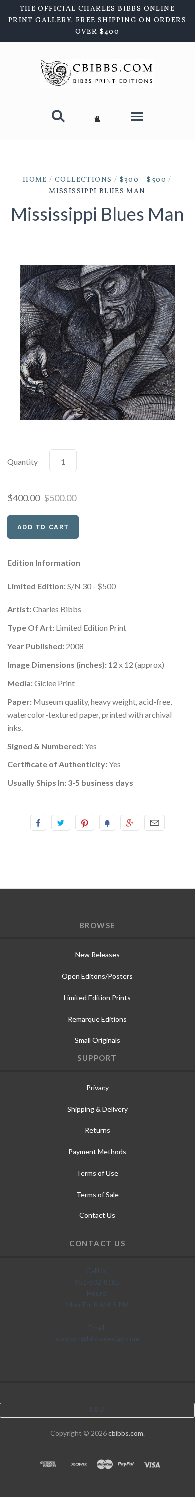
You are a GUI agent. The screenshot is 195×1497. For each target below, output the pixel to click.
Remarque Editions (97, 1019)
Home (35, 180)
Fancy (108, 823)
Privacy (97, 1087)
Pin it (85, 823)
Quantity (23, 461)
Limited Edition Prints (97, 997)
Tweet (61, 823)
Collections (83, 180)
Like (38, 823)
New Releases (98, 954)
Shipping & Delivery (98, 1109)
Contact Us (98, 1215)
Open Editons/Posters (97, 976)
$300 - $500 (143, 180)
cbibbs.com (126, 1433)
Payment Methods (97, 1151)
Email (154, 823)
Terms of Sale (97, 1194)
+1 (130, 823)
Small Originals (97, 1040)
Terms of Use (97, 1173)
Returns (97, 1130)
